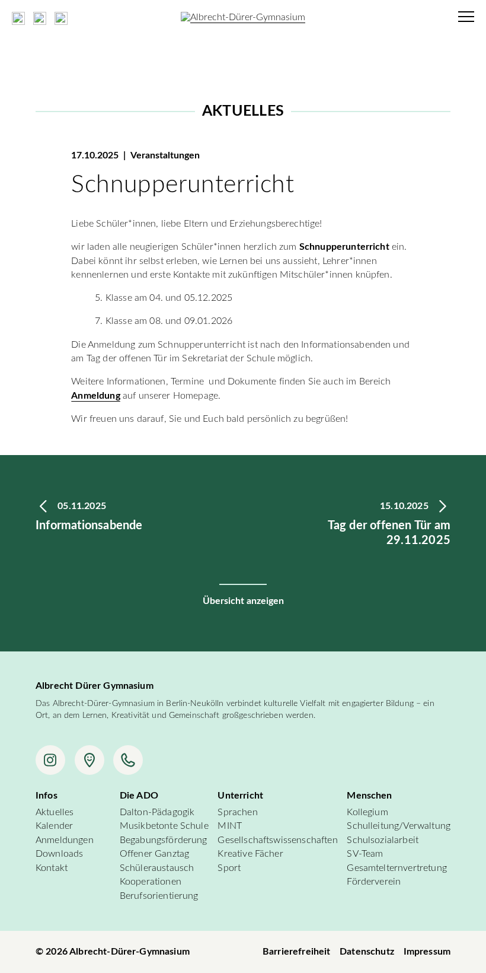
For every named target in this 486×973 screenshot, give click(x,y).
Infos (46, 795)
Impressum (427, 951)
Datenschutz (367, 951)
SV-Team (365, 853)
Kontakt (52, 868)
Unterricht (240, 795)
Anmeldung (95, 395)
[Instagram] (50, 760)
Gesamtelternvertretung (396, 868)
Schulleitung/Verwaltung (398, 826)
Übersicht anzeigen (243, 601)
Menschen (369, 795)
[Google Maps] (89, 760)
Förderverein (374, 881)
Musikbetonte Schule (164, 826)
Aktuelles (54, 812)
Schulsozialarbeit (382, 840)
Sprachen (237, 812)
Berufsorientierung (159, 896)
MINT (230, 826)
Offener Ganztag (154, 853)
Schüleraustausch (157, 868)
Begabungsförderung (163, 840)
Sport (229, 868)
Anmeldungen (65, 840)
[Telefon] (128, 760)
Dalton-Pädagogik (157, 812)
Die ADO (139, 795)
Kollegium (367, 812)
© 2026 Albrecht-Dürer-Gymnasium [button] (113, 951)
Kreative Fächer (250, 853)
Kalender (54, 826)
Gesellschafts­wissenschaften (277, 840)
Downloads (59, 853)
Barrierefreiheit (297, 951)
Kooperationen (150, 881)
